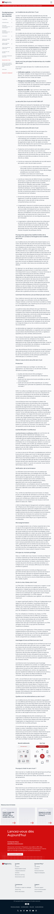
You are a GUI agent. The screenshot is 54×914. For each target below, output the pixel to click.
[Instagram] (36, 910)
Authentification (5, 22)
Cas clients (37, 866)
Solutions (37, 868)
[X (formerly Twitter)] (18, 910)
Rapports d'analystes (40, 872)
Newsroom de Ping (19, 874)
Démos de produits (19, 891)
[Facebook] (24, 910)
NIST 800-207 (32, 108)
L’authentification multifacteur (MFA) (26, 433)
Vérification (4, 69)
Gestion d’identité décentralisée (5, 44)
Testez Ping (18, 889)
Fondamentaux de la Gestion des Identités (7, 14)
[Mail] (33, 910)
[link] (9, 816)
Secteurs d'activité (39, 870)
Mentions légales (15, 906)
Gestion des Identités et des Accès (6, 48)
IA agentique (4, 19)
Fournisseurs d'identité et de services (7, 56)
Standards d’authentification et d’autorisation (6, 31)
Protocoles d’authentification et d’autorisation (6, 26)
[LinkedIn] (21, 910)
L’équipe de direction (20, 870)
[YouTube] (27, 910)
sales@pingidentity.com (15, 843)
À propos (17, 866)
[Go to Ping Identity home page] (7, 2)
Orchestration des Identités (5, 52)
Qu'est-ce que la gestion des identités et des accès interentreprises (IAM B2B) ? (7, 65)
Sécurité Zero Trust (6, 60)
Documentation (38, 891)
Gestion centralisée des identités (6, 40)
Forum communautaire (40, 889)
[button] (11, 20)
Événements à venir (20, 876)
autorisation (45, 47)
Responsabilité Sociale (20, 868)
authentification (34, 47)
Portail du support (39, 887)
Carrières (17, 872)
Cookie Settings (39, 906)
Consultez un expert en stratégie (23, 887)
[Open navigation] (51, 2)
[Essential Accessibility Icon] (27, 904)
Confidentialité (25, 906)
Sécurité (32, 906)
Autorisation (4, 36)
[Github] (30, 910)
